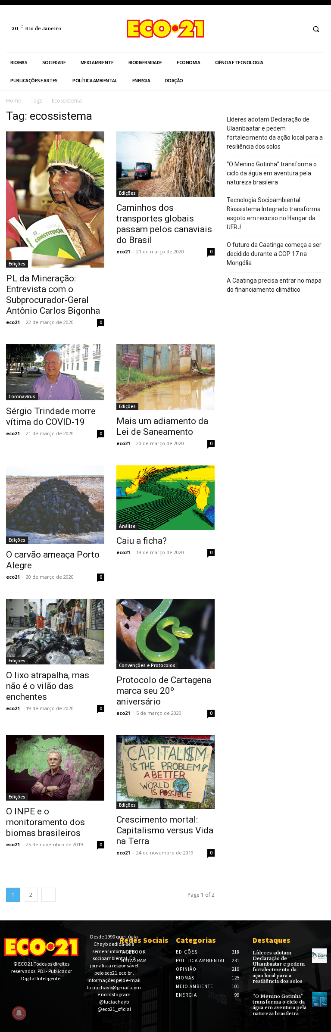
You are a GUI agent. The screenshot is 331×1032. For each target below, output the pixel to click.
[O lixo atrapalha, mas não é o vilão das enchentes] (55, 631)
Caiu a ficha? (141, 541)
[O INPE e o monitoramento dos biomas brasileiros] (55, 768)
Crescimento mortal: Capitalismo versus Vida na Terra (164, 830)
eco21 (13, 322)
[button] (316, 29)
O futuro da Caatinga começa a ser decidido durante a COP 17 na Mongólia (274, 253)
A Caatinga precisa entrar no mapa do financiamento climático (274, 285)
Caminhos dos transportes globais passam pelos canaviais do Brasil (164, 224)
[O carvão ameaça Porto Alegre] (55, 504)
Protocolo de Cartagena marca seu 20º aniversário (163, 691)
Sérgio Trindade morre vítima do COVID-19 (51, 416)
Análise (127, 526)
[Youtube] (36, 993)
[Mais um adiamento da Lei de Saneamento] (165, 377)
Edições (17, 264)
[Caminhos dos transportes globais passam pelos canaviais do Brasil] (165, 164)
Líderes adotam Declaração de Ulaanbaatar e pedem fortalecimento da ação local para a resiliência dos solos (275, 133)
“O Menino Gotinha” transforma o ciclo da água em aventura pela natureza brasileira (272, 173)
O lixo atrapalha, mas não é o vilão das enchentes (47, 686)
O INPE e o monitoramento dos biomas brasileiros (45, 822)
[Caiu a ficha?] (165, 497)
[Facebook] (281, 28)
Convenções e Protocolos (147, 665)
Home (13, 100)
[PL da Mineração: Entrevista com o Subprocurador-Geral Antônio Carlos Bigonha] (55, 199)
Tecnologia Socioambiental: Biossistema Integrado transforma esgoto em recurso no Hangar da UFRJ (274, 213)
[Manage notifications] (19, 1013)
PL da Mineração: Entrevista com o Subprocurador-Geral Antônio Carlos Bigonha (53, 294)
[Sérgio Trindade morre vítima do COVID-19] (55, 372)
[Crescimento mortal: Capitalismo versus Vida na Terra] (165, 772)
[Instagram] (297, 28)
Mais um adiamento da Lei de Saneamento (162, 426)
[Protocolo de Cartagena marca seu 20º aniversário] (165, 634)
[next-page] (48, 895)
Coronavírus (22, 396)
